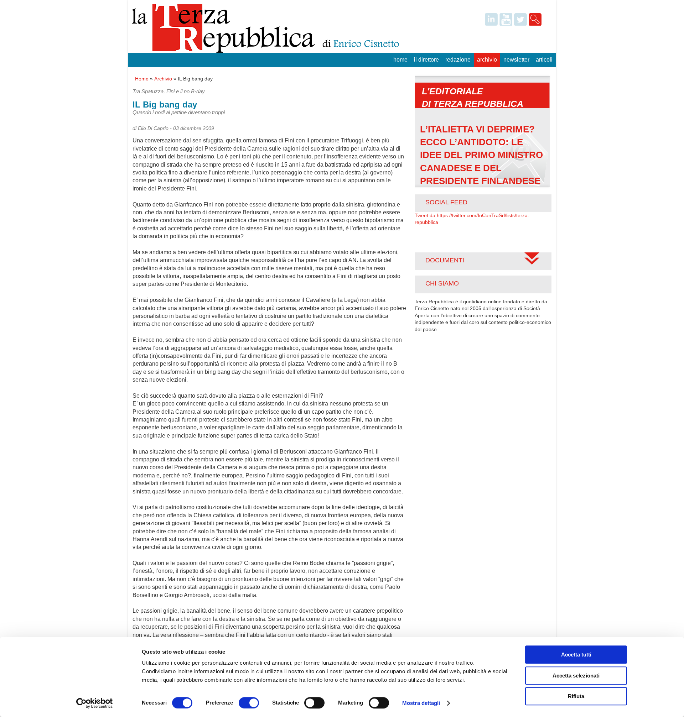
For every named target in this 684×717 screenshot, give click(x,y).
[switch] (249, 702)
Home (400, 60)
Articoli (544, 60)
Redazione (458, 60)
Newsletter (516, 60)
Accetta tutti (576, 654)
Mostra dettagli (421, 703)
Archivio (487, 60)
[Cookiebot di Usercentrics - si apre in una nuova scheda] (94, 703)
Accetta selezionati (576, 675)
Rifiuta (576, 696)
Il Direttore (426, 60)
